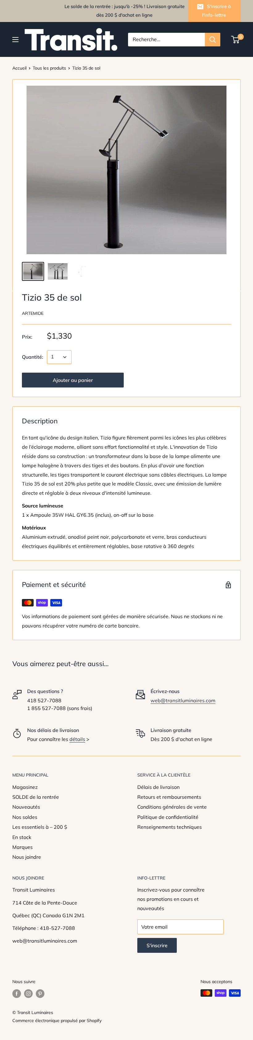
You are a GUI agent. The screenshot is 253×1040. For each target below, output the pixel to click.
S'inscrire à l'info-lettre (216, 10)
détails (77, 739)
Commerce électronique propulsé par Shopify (57, 1020)
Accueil (19, 68)
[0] (235, 39)
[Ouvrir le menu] (15, 39)
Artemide (33, 313)
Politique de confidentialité (167, 817)
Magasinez (25, 787)
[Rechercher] (212, 39)
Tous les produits (49, 68)
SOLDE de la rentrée (35, 797)
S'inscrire (157, 945)
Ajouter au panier (73, 380)
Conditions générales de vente (172, 807)
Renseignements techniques (169, 827)
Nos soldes (24, 817)
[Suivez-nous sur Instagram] (28, 993)
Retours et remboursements (169, 797)
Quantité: (32, 357)
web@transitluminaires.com (183, 700)
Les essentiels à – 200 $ (39, 827)
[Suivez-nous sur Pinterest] (40, 993)
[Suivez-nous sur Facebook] (16, 993)
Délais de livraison (158, 787)
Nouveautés (26, 807)
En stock (21, 837)
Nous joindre (26, 857)
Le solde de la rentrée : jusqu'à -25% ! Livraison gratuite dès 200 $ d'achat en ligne (124, 10)
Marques (22, 847)
